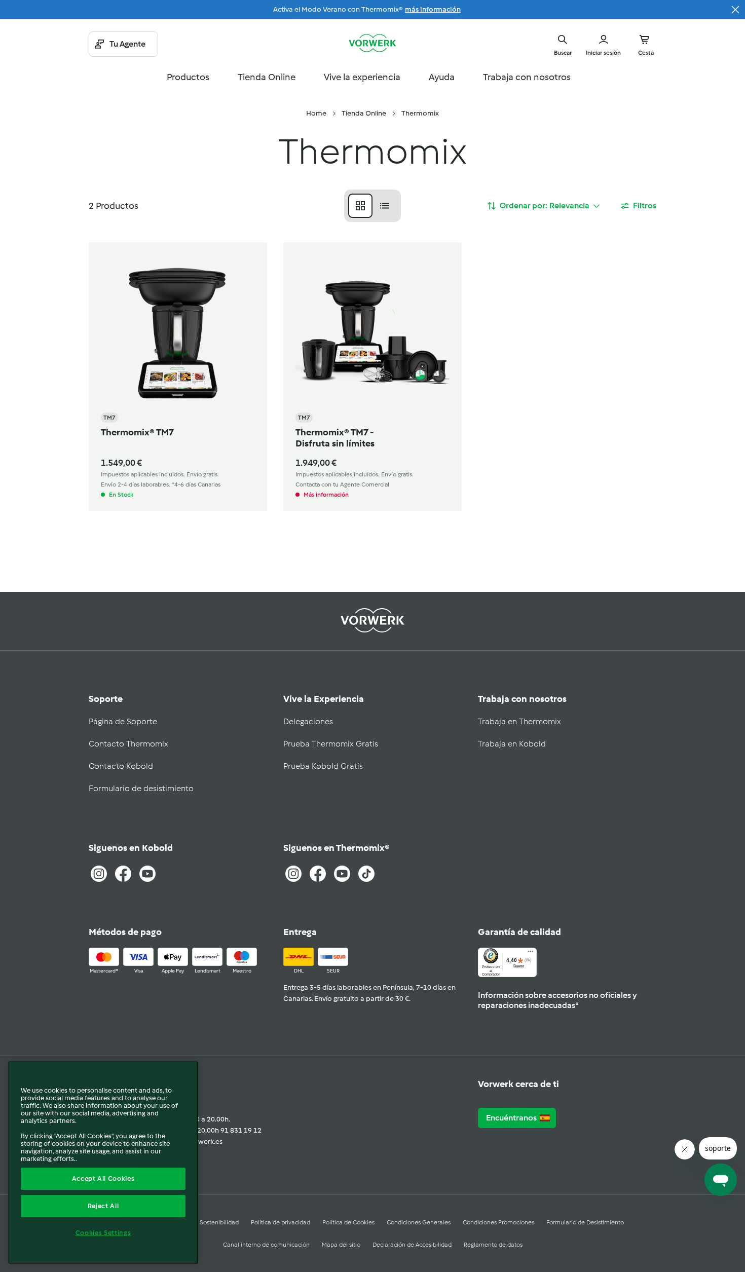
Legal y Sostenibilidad (209, 1222)
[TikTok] (366, 874)
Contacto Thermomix (128, 744)
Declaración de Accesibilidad (412, 1244)
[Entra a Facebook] (123, 874)
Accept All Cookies (103, 1178)
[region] (103, 1162)
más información (433, 9)
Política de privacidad (280, 1222)
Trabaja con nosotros (527, 77)
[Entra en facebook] (318, 874)
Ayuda (442, 77)
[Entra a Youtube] (147, 874)
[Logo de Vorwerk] (372, 44)
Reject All (103, 1206)
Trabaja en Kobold (512, 744)
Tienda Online (266, 77)
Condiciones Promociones (498, 1222)
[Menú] (531, 954)
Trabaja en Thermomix (519, 721)
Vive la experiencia (362, 77)
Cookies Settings (103, 1233)
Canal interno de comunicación (266, 1244)
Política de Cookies (348, 1222)
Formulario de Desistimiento (585, 1222)
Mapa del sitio (341, 1244)
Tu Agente (127, 44)
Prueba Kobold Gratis (323, 766)
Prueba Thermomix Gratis (330, 744)
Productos (188, 77)
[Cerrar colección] (735, 9)
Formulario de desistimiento (141, 788)
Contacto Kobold (121, 766)
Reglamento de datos (493, 1244)
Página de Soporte (123, 721)
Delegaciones (308, 721)
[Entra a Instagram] (99, 874)
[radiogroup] (372, 206)
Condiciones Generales (419, 1222)
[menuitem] (316, 113)
